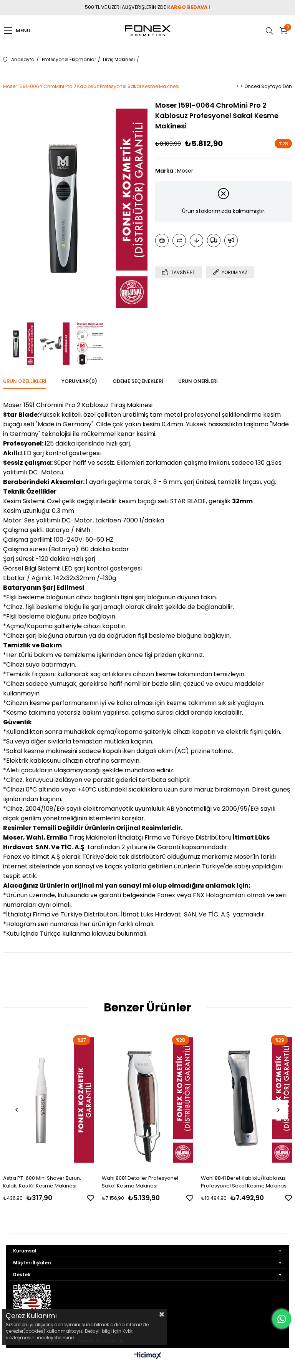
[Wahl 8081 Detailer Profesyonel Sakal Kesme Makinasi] (147, 1099)
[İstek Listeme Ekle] (162, 240)
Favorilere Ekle (90, 1197)
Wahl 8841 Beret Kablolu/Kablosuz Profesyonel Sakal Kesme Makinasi (244, 1181)
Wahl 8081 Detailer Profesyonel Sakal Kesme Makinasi (140, 1181)
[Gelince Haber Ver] (231, 240)
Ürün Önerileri (197, 381)
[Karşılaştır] (179, 240)
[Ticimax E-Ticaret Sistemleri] (147, 1356)
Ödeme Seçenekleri (138, 381)
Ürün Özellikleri (24, 381)
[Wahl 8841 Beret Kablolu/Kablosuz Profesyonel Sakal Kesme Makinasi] (246, 1099)
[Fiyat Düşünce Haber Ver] (196, 240)
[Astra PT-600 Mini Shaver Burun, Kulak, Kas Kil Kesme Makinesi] (48, 1099)
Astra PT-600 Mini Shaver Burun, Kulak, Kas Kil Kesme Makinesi (42, 1181)
